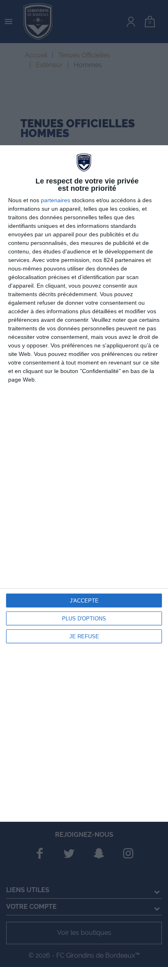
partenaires (55, 200)
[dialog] (84, 483)
